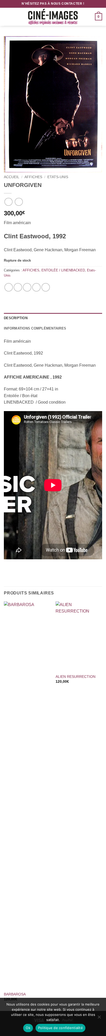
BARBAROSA (15, 994)
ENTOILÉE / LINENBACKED (63, 270)
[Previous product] (19, 202)
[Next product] (8, 202)
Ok (28, 1028)
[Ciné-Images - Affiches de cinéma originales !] (53, 17)
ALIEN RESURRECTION (75, 677)
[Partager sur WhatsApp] (8, 287)
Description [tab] (16, 318)
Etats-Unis (57, 177)
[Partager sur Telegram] (45, 287)
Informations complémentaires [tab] (35, 328)
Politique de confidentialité (60, 1028)
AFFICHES (33, 177)
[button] (7, 16)
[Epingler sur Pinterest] (36, 287)
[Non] (99, 1018)
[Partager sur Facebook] (18, 287)
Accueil (11, 177)
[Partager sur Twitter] (27, 287)
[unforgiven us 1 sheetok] (53, 104)
